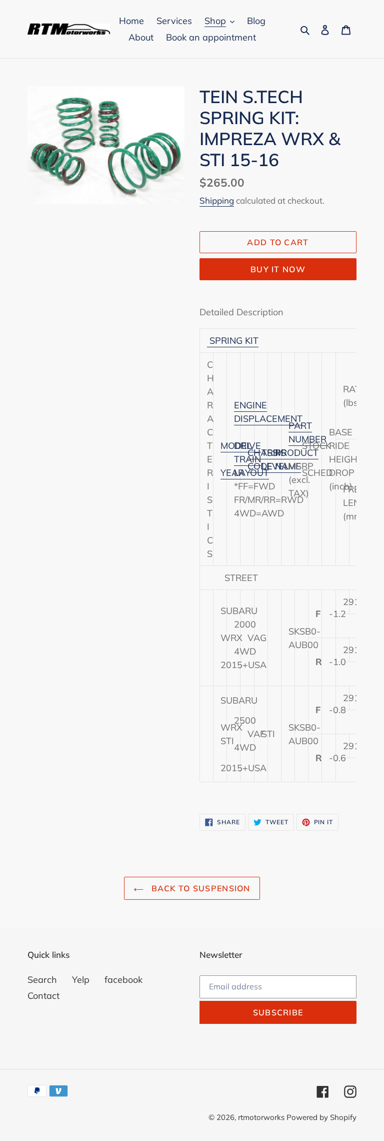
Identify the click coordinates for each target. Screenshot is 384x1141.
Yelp (81, 979)
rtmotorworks (262, 1117)
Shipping (217, 200)
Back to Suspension (199, 888)
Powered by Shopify (321, 1117)
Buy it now (278, 269)
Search (42, 979)
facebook (123, 979)
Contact (44, 995)
